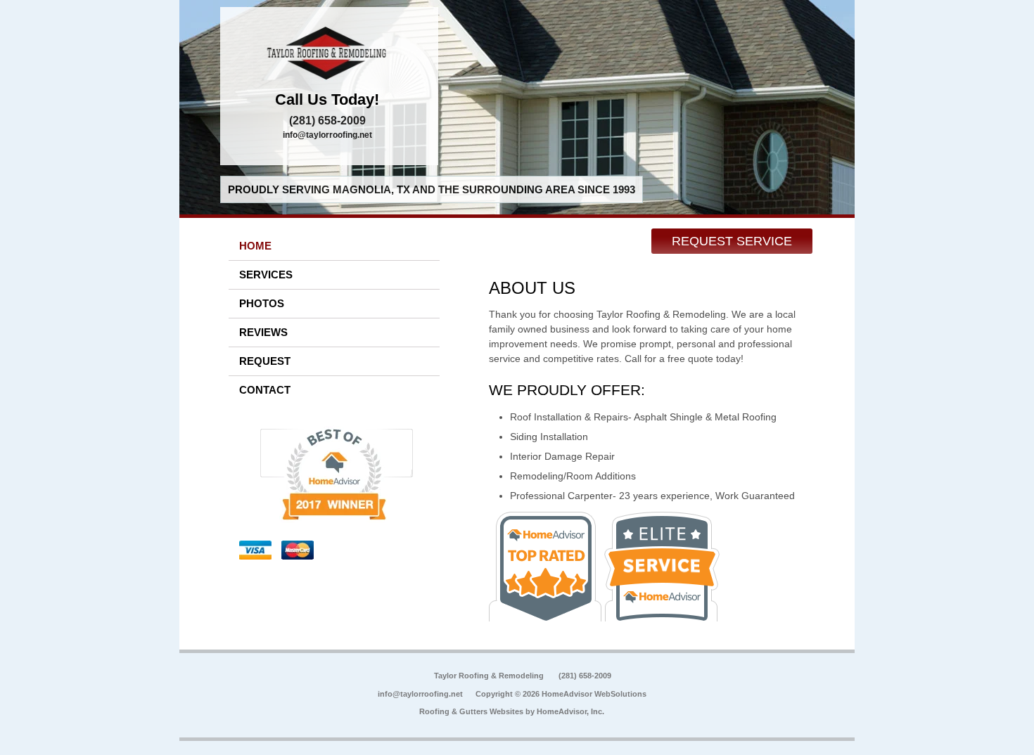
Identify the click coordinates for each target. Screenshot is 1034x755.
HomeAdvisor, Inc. (570, 711)
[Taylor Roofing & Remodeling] (329, 53)
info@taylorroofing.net (327, 135)
